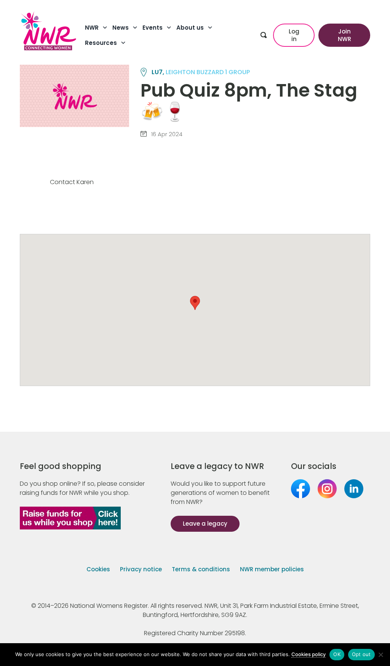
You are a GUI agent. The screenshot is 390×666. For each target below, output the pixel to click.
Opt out (361, 654)
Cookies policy (308, 654)
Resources (101, 43)
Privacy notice (141, 569)
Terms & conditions (201, 569)
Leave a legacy (205, 524)
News (120, 28)
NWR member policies (272, 569)
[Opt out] (380, 654)
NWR (92, 28)
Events (152, 28)
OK (336, 654)
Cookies (98, 569)
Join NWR (344, 35)
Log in (294, 35)
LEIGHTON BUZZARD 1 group (208, 72)
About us (190, 28)
